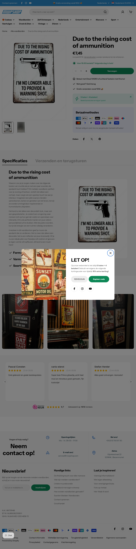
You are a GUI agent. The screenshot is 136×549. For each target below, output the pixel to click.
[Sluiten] (110, 253)
